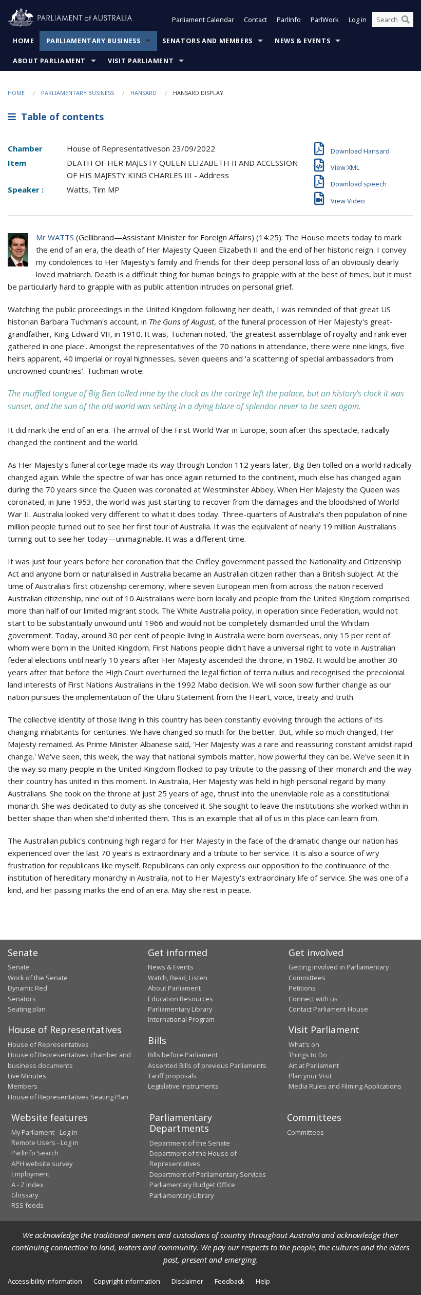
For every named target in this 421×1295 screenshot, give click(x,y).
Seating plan (27, 1009)
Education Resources (180, 998)
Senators (22, 998)
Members (22, 1086)
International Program (181, 1019)
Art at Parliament (314, 1065)
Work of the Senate (38, 977)
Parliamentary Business (93, 40)
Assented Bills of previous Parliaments (207, 1065)
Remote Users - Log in (45, 1142)
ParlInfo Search (35, 1152)
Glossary (24, 1194)
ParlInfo (289, 19)
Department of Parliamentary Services (207, 1174)
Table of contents (60, 116)
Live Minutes (27, 1075)
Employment (30, 1173)
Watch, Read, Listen (177, 977)
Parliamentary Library (180, 1009)
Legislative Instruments (183, 1086)
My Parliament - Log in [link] (44, 1132)
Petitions (302, 988)
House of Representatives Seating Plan (68, 1096)
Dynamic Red (27, 988)
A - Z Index (27, 1184)
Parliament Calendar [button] (203, 19)
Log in (358, 19)
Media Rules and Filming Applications (345, 1086)
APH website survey (41, 1163)
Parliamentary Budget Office (192, 1184)
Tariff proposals (172, 1075)
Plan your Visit (310, 1075)
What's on (304, 1044)
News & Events (302, 40)
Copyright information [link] (126, 1281)
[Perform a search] (405, 19)
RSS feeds (27, 1205)
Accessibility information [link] (45, 1281)
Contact (255, 19)
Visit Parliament (141, 60)
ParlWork (325, 19)
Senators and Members (207, 40)
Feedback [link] (229, 1281)
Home (23, 40)
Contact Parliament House (328, 1009)
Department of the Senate (189, 1143)
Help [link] (263, 1281)
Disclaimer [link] (187, 1281)
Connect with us (313, 998)
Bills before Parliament (183, 1054)
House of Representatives (48, 1044)
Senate (19, 967)
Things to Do (308, 1054)
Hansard (143, 93)
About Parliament (49, 60)
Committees (305, 1132)
